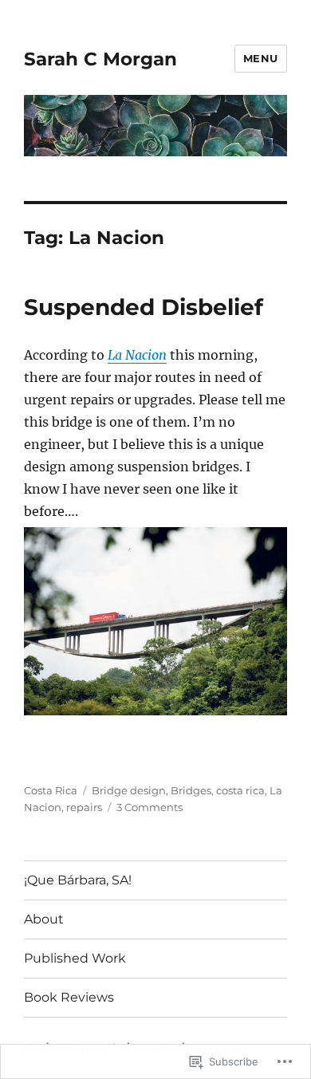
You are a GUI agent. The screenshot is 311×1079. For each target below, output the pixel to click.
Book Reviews (69, 997)
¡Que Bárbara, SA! (78, 880)
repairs (84, 807)
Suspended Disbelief (143, 307)
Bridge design (129, 790)
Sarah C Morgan (100, 59)
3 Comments (149, 807)
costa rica (240, 790)
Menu (260, 58)
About (44, 919)
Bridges (191, 790)
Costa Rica (50, 790)
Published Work (75, 958)
